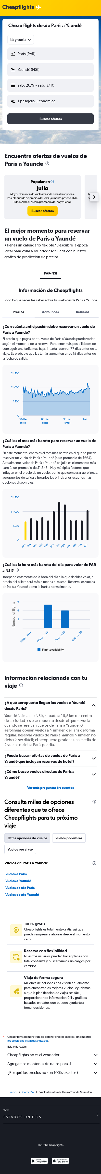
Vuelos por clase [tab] (20, 849)
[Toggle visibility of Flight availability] (51, 649)
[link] (42, 211)
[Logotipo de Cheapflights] (18, 7)
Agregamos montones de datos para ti (39, 1063)
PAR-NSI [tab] (50, 273)
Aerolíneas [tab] (50, 312)
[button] (50, 53)
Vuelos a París (16, 874)
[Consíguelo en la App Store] (60, 1161)
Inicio (13, 1092)
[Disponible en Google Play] (39, 1161)
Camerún (28, 1092)
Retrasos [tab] (82, 312)
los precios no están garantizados (27, 1040)
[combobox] (20, 40)
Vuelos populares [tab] (68, 838)
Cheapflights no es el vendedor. (33, 1054)
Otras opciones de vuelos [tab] (27, 838)
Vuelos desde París (20, 888)
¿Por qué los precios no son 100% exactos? (42, 1072)
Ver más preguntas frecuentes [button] (50, 788)
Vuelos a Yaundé (18, 881)
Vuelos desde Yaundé (22, 895)
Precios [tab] (18, 312)
